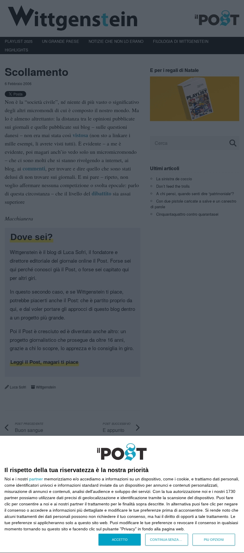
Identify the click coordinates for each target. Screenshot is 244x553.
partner (36, 479)
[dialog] (122, 494)
